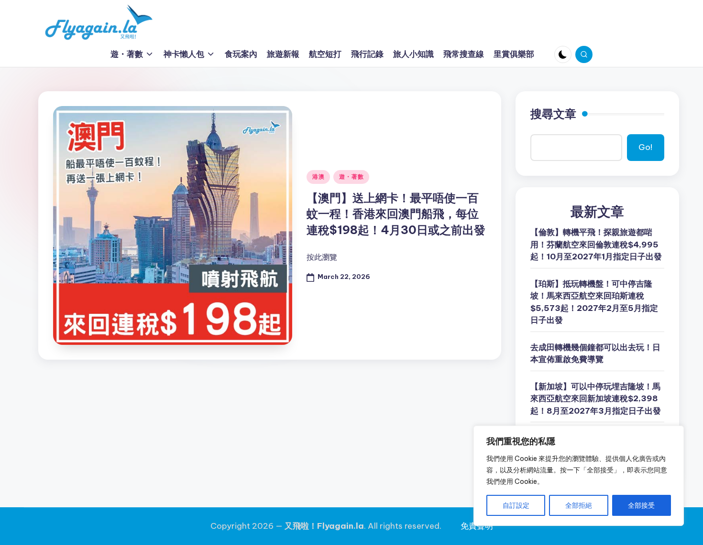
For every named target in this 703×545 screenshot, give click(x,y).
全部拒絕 (578, 505)
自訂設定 (516, 505)
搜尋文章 (553, 114)
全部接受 (641, 505)
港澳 (318, 176)
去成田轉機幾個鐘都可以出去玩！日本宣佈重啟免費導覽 (595, 353)
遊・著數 (351, 176)
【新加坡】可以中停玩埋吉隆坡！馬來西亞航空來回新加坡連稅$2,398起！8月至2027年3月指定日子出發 (595, 398)
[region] (578, 476)
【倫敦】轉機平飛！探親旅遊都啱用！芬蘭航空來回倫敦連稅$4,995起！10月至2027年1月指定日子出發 (596, 244)
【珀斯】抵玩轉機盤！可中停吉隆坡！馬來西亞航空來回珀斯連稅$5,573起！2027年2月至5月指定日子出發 (594, 302)
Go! (645, 147)
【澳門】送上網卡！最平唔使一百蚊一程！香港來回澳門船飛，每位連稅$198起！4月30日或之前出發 (396, 214)
